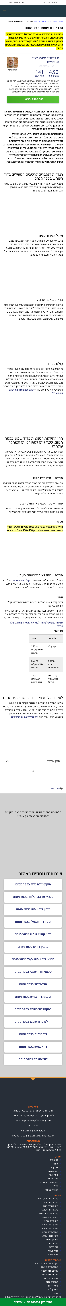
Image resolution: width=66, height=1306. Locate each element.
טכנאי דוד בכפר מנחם (33, 984)
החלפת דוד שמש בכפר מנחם (33, 1021)
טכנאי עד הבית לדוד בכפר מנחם (33, 897)
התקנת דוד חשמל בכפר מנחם (33, 1009)
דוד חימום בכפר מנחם (33, 1034)
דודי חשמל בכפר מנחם (33, 1059)
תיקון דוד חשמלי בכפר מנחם (33, 922)
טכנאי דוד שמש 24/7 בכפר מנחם (33, 959)
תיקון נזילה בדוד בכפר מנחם (33, 884)
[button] (4, 11)
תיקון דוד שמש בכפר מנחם (33, 909)
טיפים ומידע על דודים (43, 21)
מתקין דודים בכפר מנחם (33, 947)
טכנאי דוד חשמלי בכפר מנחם (33, 972)
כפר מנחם (55, 788)
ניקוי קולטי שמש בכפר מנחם (33, 934)
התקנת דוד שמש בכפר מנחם (33, 997)
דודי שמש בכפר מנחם (33, 1046)
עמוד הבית (58, 21)
